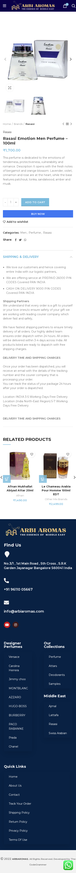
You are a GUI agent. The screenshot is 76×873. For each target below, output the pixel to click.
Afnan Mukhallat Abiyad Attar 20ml (20, 488)
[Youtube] (7, 625)
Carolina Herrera (14, 668)
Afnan (20, 495)
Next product (71, 124)
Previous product (63, 124)
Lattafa (53, 715)
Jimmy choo (17, 679)
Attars (53, 666)
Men (23, 232)
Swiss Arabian (58, 733)
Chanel (13, 746)
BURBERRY (17, 715)
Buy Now (38, 213)
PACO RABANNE (16, 726)
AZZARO (15, 697)
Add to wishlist (17, 221)
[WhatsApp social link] (25, 239)
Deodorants (57, 675)
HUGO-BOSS (18, 706)
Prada (13, 737)
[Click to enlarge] (10, 88)
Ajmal (52, 706)
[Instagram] (15, 625)
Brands (18, 123)
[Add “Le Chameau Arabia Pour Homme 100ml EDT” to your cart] (43, 479)
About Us (15, 785)
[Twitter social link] (20, 239)
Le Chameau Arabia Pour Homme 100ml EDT (56, 490)
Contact (14, 794)
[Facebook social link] (16, 239)
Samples (54, 684)
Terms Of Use (18, 840)
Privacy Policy (18, 830)
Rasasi (30, 123)
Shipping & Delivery (21, 257)
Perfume (35, 232)
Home (7, 123)
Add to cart (35, 202)
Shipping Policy (19, 812)
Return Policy (18, 821)
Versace (14, 657)
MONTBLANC (18, 688)
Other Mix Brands (56, 499)
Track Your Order (20, 803)
